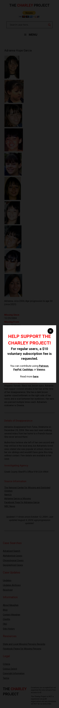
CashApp (27, 369)
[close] (50, 331)
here (35, 376)
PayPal (17, 369)
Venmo (41, 369)
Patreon (43, 365)
